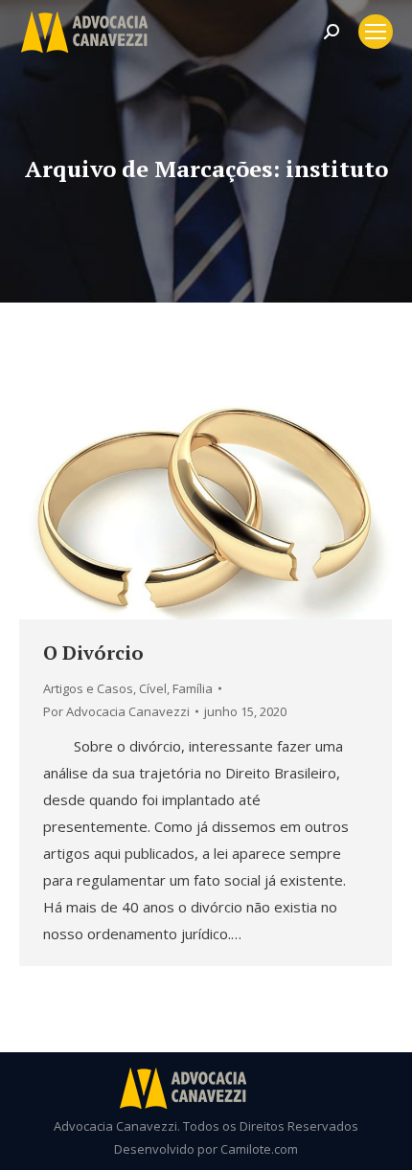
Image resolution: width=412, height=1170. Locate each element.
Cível (153, 688)
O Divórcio (93, 652)
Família (192, 688)
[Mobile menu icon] (375, 31)
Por (116, 711)
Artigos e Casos (88, 688)
